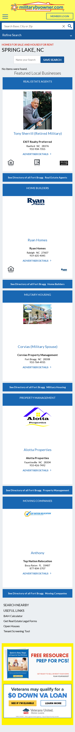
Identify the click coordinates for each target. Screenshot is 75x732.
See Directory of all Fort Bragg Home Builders (37, 284)
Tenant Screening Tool (16, 631)
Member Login (59, 16)
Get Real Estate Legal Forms (20, 621)
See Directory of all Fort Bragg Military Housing (37, 387)
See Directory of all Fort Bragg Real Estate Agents (37, 177)
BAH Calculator (13, 616)
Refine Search (11, 35)
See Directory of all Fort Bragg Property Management (37, 490)
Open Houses (11, 626)
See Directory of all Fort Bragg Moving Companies (37, 593)
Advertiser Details (36, 154)
